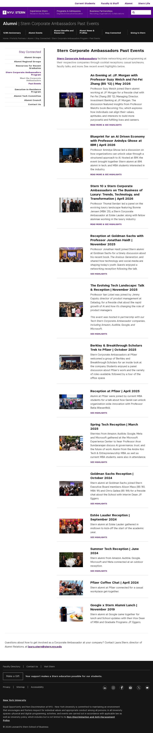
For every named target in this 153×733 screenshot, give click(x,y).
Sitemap (20, 687)
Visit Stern (49, 666)
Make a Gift (12, 676)
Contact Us (34, 104)
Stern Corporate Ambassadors (77, 58)
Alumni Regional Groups (27, 61)
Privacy (6, 687)
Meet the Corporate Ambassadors (30, 79)
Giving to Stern (138, 33)
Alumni (128, 3)
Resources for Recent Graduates (28, 66)
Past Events (35, 83)
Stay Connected (113, 33)
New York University (14, 700)
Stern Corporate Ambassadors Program (70, 38)
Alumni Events (35, 33)
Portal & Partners (18, 38)
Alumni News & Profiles (87, 32)
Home (5, 38)
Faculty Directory (11, 666)
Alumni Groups (32, 57)
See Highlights (98, 274)
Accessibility (37, 687)
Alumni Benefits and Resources (64, 32)
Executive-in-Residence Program (28, 90)
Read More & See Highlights (106, 125)
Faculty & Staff (110, 3)
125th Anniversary (12, 33)
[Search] (134, 12)
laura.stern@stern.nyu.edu (45, 646)
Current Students (85, 3)
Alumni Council (32, 100)
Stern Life (144, 3)
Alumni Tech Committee (27, 96)
